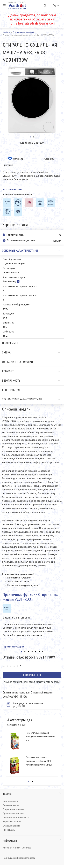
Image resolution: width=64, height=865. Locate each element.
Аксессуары (9, 830)
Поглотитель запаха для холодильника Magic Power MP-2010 (41, 737)
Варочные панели (12, 821)
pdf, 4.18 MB (28, 705)
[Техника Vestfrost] (17, 5)
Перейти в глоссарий (13, 646)
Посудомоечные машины (16, 817)
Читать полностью (12, 189)
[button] (30, 136)
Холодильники (10, 801)
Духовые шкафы (11, 825)
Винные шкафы (11, 805)
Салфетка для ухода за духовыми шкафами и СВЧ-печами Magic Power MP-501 (39, 761)
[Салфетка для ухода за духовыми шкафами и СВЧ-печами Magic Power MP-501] (14, 765)
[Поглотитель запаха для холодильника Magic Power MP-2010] (14, 741)
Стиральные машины (13, 809)
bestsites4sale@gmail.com (36, 23)
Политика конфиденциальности (19, 858)
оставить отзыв (32, 675)
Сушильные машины (13, 813)
